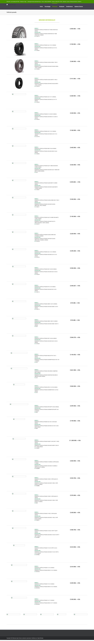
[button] (85, 6)
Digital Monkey (40, 638)
